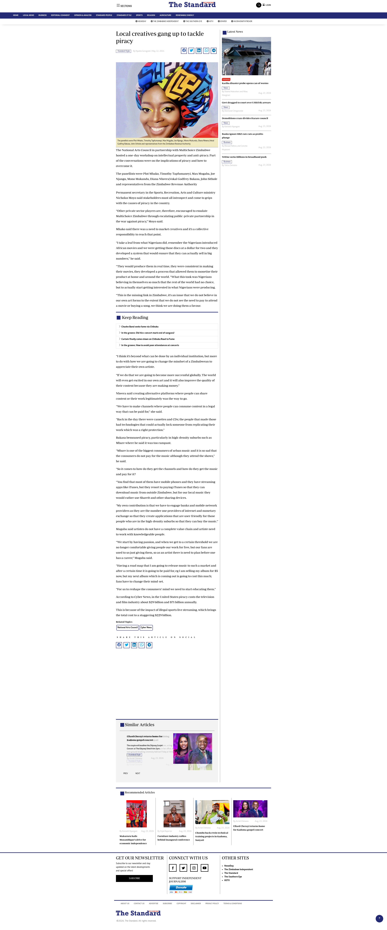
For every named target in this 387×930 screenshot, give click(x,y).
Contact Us (139, 904)
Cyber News (146, 627)
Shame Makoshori (231, 92)
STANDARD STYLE (124, 15)
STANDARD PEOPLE (104, 15)
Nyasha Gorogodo (143, 51)
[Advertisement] (167, 688)
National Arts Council (127, 627)
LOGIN (268, 5)
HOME (15, 15)
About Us (125, 904)
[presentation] (125, 774)
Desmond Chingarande (233, 111)
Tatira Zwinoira (230, 165)
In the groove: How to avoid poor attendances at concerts (150, 345)
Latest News (235, 31)
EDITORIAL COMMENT (60, 15)
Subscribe (167, 904)
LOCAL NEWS (28, 15)
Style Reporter (166, 831)
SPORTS (139, 15)
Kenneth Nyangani (232, 127)
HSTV (211, 22)
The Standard (231, 873)
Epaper (223, 22)
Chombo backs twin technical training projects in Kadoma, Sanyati (211, 836)
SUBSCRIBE (134, 878)
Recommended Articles (140, 792)
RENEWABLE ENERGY (185, 15)
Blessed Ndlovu (230, 146)
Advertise (153, 904)
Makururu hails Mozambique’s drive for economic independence (133, 840)
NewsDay (142, 22)
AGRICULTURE (165, 15)
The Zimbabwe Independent (166, 22)
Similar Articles (139, 724)
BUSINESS (43, 15)
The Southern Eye (194, 22)
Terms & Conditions (232, 904)
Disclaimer (196, 904)
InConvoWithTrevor (243, 22)
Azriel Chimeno (135, 758)
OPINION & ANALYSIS (82, 15)
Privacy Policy (212, 904)
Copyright (181, 904)
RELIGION (151, 15)
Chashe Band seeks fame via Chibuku (139, 327)
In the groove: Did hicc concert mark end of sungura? (147, 333)
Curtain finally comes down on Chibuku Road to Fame (148, 339)
